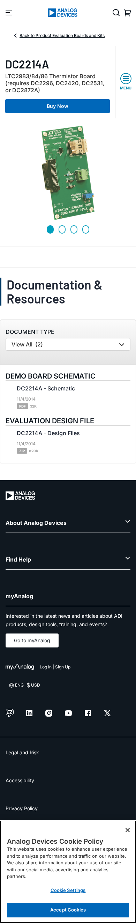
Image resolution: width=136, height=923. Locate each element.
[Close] (127, 830)
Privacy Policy (22, 808)
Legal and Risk (22, 752)
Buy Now (57, 106)
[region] (68, 871)
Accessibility (20, 780)
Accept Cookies (68, 910)
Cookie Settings (68, 890)
